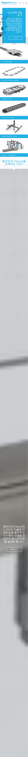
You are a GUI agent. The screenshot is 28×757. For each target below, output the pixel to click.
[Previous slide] (1, 41)
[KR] (26, 3)
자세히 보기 (14, 549)
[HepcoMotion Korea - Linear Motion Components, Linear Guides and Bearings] (9, 3)
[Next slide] (26, 41)
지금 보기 (15, 38)
